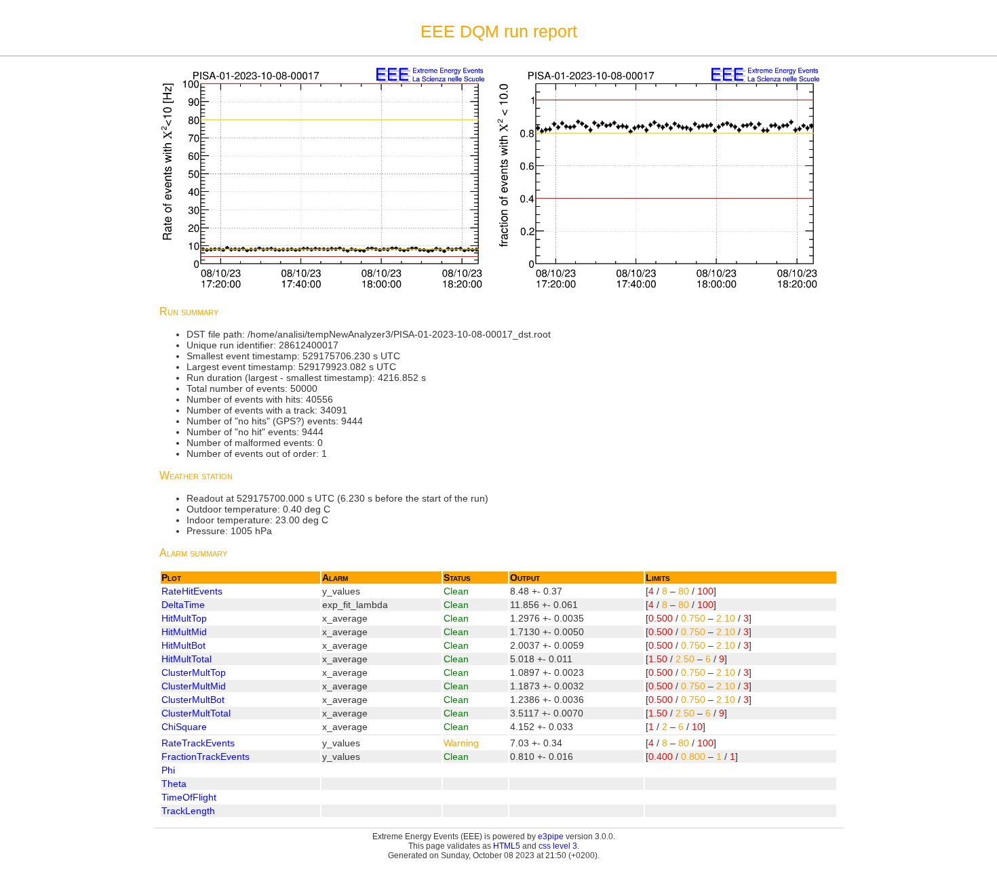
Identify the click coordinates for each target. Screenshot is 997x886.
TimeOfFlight (188, 797)
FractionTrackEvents (205, 756)
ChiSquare (184, 726)
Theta (174, 783)
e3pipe (551, 836)
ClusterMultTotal (196, 713)
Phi (168, 770)
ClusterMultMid (193, 686)
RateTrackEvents (198, 743)
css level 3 (558, 846)
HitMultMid (184, 631)
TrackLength (188, 810)
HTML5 (506, 846)
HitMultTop (184, 618)
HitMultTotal (186, 658)
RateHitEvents (191, 591)
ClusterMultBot (192, 699)
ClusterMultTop (193, 672)
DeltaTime (183, 604)
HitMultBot (183, 645)
